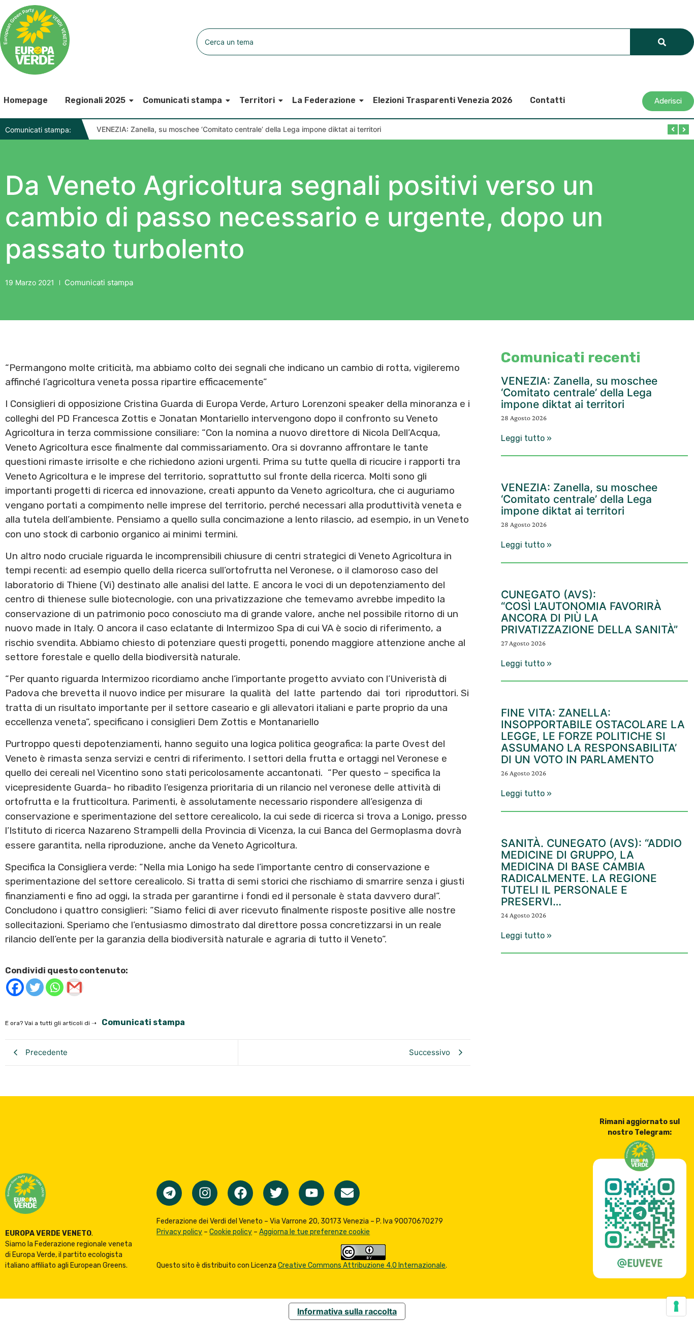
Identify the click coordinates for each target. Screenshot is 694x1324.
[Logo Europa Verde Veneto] (35, 40)
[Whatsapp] (55, 987)
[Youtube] (311, 1193)
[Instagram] (204, 1193)
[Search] (662, 41)
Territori (257, 100)
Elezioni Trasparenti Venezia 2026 (443, 100)
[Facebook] (15, 987)
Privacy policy (179, 1232)
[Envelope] (347, 1193)
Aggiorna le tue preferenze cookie (314, 1232)
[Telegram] (169, 1193)
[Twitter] (35, 987)
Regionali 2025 (95, 100)
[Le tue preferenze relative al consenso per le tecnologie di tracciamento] (676, 1306)
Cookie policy (230, 1232)
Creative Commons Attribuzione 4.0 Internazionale (362, 1265)
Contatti (547, 100)
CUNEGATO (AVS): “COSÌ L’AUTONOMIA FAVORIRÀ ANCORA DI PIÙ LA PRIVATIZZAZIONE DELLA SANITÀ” (589, 612)
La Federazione (324, 100)
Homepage (26, 100)
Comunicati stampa (182, 100)
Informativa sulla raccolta (347, 1311)
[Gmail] (74, 987)
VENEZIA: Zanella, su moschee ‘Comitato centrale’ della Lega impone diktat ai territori (239, 129)
